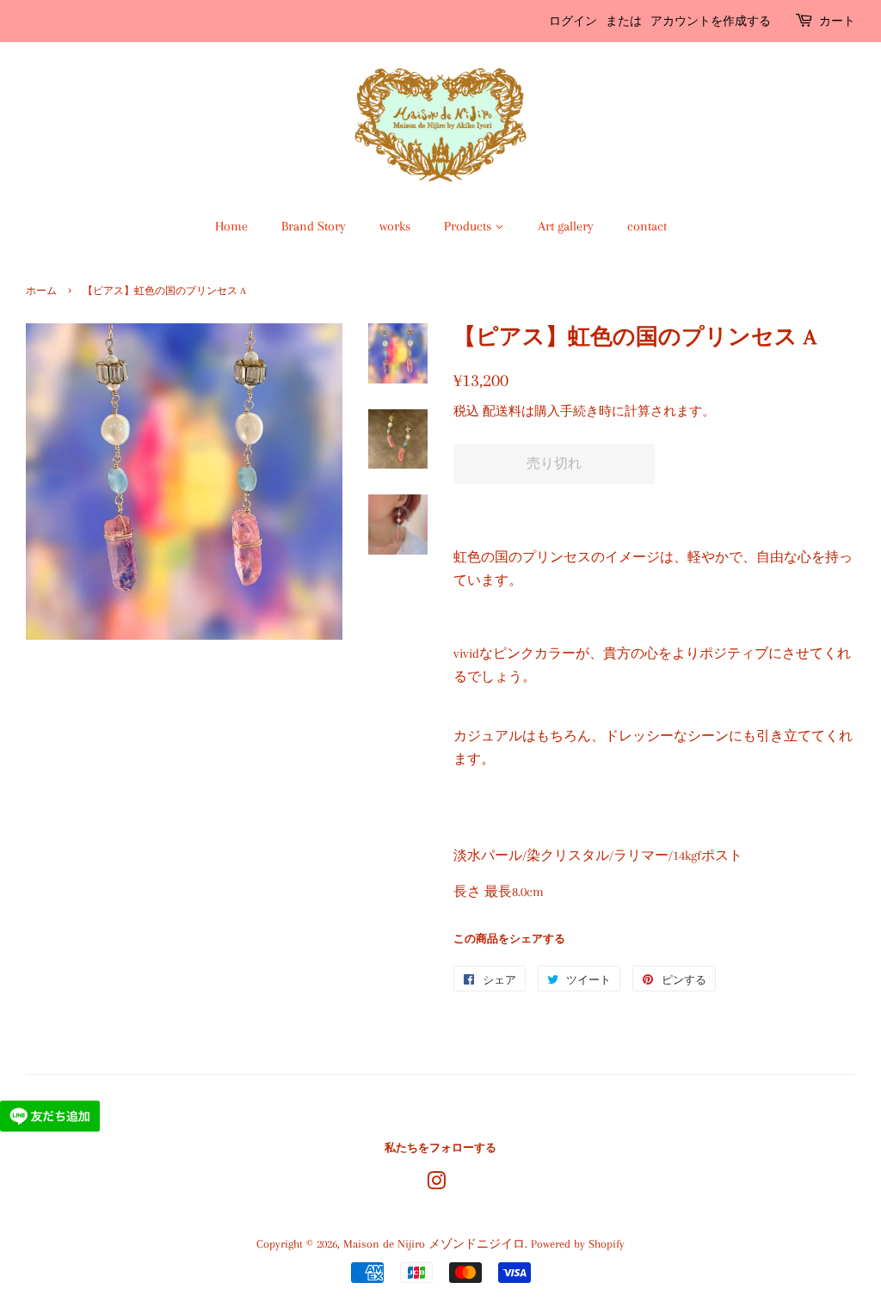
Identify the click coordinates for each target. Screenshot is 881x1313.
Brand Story (313, 226)
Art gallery (566, 226)
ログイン (573, 21)
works (394, 226)
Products (469, 226)
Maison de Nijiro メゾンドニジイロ (434, 1243)
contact (647, 226)
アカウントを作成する (710, 21)
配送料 (502, 411)
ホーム (41, 291)
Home (231, 226)
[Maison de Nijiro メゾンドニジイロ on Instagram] (436, 1184)
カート (837, 21)
